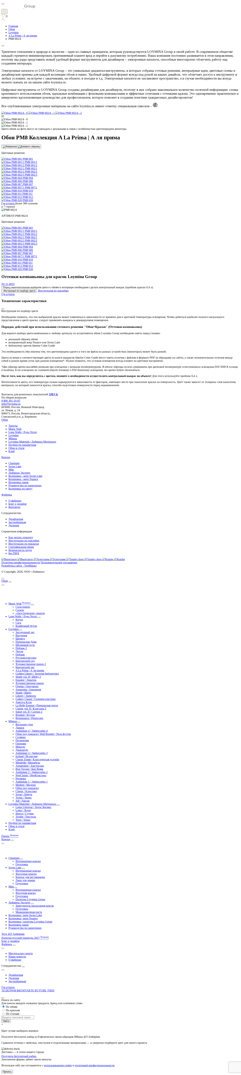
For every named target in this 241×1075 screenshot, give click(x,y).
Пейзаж (20, 654)
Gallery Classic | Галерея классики (36, 699)
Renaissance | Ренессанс (29, 718)
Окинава (21, 743)
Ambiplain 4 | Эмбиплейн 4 (32, 730)
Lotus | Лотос (23, 810)
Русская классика (26, 657)
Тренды (13, 425)
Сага (18, 622)
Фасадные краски (26, 873)
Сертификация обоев (21, 546)
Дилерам (13, 525)
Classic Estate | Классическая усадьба (37, 759)
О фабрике (14, 500)
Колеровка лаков (18, 482)
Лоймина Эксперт (19, 472)
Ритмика (21, 778)
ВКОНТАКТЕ (26, 990)
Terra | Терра (23, 819)
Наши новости (17, 956)
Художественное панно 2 (31, 664)
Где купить (8, 987)
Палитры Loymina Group (30, 899)
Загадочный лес (25, 632)
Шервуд (20, 638)
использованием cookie (58, 1065)
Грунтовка (22, 864)
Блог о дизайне (17, 503)
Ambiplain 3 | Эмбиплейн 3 (32, 753)
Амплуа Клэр (24, 702)
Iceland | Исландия (26, 756)
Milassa (12, 438)
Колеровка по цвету (20, 488)
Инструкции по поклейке (23, 540)
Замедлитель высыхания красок (35, 905)
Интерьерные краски (28, 861)
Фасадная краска (26, 892)
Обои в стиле (16, 448)
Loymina (13, 435)
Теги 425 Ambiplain (13, 933)
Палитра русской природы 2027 (25, 937)
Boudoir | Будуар (25, 714)
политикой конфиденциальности (95, 1065)
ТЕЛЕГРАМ (9, 990)
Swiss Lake (14, 466)
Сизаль (20, 610)
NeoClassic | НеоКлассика (31, 775)
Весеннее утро (24, 724)
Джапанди (22, 749)
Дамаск (20, 727)
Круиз (19, 619)
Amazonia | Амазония (28, 689)
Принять (7, 1071)
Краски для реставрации (30, 877)
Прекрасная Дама (26, 641)
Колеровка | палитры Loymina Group (30, 921)
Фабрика (6, 494)
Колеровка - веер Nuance (23, 479)
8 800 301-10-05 (10, 400)
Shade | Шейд (23, 692)
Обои (4, 419)
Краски (5, 457)
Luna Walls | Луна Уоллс (22, 432)
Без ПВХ (13, 553)
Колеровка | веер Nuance (23, 918)
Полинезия (22, 740)
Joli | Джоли (23, 800)
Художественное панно (30, 683)
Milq (11, 469)
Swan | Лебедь (24, 794)
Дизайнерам (15, 519)
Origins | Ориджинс (27, 686)
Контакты (14, 507)
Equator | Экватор (26, 679)
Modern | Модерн (26, 784)
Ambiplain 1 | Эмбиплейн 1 (32, 781)
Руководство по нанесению (24, 485)
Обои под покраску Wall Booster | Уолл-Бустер (43, 734)
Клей (11, 451)
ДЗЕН (50, 990)
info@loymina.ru (10, 403)
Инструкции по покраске (23, 543)
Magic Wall (14, 428)
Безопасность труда (20, 550)
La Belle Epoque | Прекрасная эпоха (37, 705)
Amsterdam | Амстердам (30, 765)
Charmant (13, 463)
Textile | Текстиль (26, 816)
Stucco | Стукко (25, 813)
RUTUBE (41, 990)
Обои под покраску (27, 788)
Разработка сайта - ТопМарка (19, 565)
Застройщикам (17, 522)
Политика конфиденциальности (20, 562)
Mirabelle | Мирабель (28, 762)
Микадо (20, 746)
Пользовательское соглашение (59, 562)
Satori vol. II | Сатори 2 (29, 711)
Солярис (21, 737)
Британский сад (25, 660)
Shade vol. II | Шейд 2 (28, 676)
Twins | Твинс (24, 797)
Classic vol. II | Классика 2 (31, 708)
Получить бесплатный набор (19, 1056)
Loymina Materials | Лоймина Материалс (32, 441)
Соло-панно (23, 606)
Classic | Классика (26, 791)
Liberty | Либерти (26, 695)
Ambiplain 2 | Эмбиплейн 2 (32, 772)
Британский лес (25, 667)
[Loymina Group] (18, 7)
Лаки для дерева (25, 880)
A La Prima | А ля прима (30, 670)
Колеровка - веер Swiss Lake (25, 475)
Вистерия (21, 635)
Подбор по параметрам (22, 444)
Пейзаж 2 (21, 648)
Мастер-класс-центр (20, 953)
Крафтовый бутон (26, 625)
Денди (19, 651)
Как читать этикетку (20, 537)
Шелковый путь (25, 644)
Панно (10, 836)
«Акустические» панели (30, 613)
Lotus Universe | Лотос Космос (33, 807)
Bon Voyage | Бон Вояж (29, 768)
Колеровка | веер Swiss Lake (25, 915)
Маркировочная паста (29, 912)
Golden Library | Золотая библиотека (37, 673)
